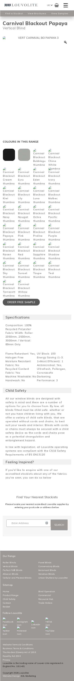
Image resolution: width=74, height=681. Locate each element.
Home (6, 591)
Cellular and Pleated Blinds (17, 577)
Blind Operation (46, 591)
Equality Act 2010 (12, 656)
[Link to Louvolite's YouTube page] (46, 630)
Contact (7, 603)
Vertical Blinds (10, 566)
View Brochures (37, 13)
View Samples (59, 13)
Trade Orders (45, 603)
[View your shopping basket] (56, 5)
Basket (6, 606)
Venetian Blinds (46, 574)
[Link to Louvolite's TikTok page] (46, 621)
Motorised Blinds (47, 570)
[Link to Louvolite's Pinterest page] (18, 630)
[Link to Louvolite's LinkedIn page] (32, 624)
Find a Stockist (14, 13)
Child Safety (9, 599)
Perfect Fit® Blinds (13, 570)
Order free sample (21, 302)
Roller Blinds (9, 562)
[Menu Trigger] (65, 5)
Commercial (44, 595)
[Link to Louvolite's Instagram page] (18, 621)
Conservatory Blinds (49, 566)
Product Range (10, 595)
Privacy (6, 659)
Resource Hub (45, 599)
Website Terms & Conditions (18, 644)
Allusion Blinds (10, 574)
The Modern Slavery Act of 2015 (19, 652)
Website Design (11, 676)
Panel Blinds (45, 562)
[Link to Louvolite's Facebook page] (3, 621)
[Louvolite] (22, 5)
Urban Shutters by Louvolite (53, 577)
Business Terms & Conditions (18, 648)
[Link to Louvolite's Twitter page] (3, 630)
